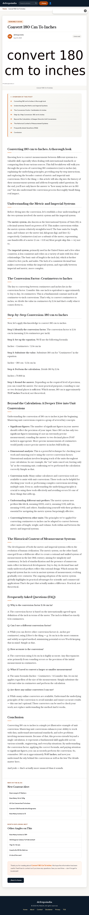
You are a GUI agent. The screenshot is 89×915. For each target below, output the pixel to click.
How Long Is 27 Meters (17, 793)
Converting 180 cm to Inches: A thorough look (30, 101)
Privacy (57, 910)
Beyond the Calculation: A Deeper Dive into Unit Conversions (35, 119)
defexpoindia (9, 3)
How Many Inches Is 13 (17, 814)
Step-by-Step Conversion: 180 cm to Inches (29, 115)
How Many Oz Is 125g (17, 798)
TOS (64, 910)
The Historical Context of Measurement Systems (31, 123)
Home (25, 910)
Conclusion (18, 132)
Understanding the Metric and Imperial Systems (31, 106)
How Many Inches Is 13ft (18, 835)
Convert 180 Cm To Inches (41, 865)
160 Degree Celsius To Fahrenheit (22, 840)
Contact (40, 910)
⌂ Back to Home (15, 880)
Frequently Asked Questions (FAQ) (26, 128)
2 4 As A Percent (15, 855)
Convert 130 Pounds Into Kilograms (22, 808)
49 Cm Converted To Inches (19, 803)
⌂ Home (43, 3)
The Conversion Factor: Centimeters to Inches (30, 110)
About (32, 910)
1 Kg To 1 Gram (14, 845)
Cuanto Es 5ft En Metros (18, 850)
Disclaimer (49, 910)
